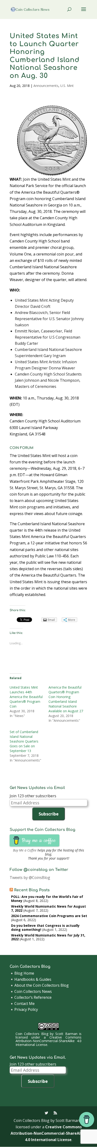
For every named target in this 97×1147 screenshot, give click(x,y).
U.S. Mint (67, 85)
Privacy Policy (26, 1009)
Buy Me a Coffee (24, 850)
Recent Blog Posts (32, 890)
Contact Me (24, 1003)
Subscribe (49, 814)
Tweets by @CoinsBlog (30, 877)
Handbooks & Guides (32, 979)
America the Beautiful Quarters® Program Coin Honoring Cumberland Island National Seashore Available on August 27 (65, 699)
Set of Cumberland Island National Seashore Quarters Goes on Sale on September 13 (24, 741)
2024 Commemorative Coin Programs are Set (49, 916)
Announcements (45, 85)
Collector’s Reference (33, 997)
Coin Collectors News (33, 991)
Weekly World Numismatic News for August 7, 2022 (48, 908)
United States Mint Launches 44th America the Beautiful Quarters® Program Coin (26, 696)
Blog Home (24, 973)
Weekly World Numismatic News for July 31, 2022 (48, 937)
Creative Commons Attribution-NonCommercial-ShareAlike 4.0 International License (48, 1041)
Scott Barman (66, 1033)
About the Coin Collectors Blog (41, 985)
